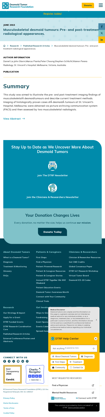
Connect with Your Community (50, 296)
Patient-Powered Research (49, 266)
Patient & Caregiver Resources (50, 271)
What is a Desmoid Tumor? (16, 257)
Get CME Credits (77, 262)
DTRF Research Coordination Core (17, 328)
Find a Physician (44, 262)
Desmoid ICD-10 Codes (80, 280)
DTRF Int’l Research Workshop (83, 271)
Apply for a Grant (11, 317)
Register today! (52, 13)
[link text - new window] (4, 361)
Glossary (7, 271)
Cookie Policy (8, 413)
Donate (88, 5)
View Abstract (12, 118)
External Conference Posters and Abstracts (19, 340)
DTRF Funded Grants (13, 322)
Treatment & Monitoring (15, 266)
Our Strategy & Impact (14, 313)
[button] (101, 5)
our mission (84, 222)
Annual (51, 281)
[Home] (4, 46)
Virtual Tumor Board (79, 275)
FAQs (5, 275)
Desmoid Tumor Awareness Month (52, 292)
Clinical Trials (42, 301)
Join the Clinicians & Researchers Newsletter (52, 197)
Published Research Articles (16, 334)
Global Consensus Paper (80, 266)
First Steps (41, 257)
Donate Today (52, 231)
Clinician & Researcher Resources (84, 257)
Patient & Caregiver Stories (49, 275)
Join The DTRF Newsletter (52, 175)
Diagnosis (8, 262)
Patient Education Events (48, 287)
